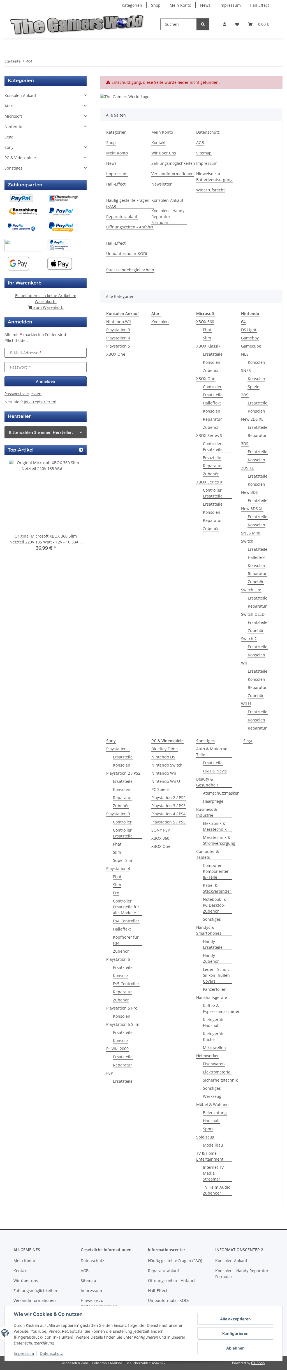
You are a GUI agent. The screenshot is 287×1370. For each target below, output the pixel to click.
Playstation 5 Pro (121, 1008)
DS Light (248, 329)
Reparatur (212, 419)
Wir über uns (163, 153)
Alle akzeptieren (235, 1318)
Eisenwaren (214, 1063)
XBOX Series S (209, 435)
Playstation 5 (118, 346)
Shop (156, 5)
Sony (8, 147)
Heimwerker (207, 1055)
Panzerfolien (214, 989)
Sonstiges (212, 919)
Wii (244, 663)
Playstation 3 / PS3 (168, 805)
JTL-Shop (258, 1362)
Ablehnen (235, 1348)
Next (73, 509)
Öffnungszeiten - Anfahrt (129, 227)
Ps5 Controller (126, 983)
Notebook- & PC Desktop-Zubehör (214, 905)
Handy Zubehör (211, 958)
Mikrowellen (214, 1047)
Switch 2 (249, 638)
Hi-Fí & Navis (215, 771)
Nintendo (13, 126)
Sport (208, 1128)
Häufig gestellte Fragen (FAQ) (127, 203)
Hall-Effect (259, 5)
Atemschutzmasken (221, 793)
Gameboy (250, 338)
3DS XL (247, 468)
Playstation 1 (118, 748)
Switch (247, 541)
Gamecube (251, 346)
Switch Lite (251, 590)
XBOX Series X (209, 482)
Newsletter (161, 184)
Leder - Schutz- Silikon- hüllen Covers (217, 975)
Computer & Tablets (207, 854)
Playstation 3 (118, 329)
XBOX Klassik (208, 346)
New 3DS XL (252, 508)
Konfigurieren (235, 1333)
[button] (224, 24)
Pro (116, 892)
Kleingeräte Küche (213, 1036)
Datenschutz (51, 1353)
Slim (207, 338)
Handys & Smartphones (208, 930)
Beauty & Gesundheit (207, 782)
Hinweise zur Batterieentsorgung (214, 176)
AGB (200, 142)
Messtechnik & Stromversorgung (219, 840)
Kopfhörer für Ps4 (126, 940)
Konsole (120, 975)
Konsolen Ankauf (20, 95)
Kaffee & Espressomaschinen (221, 1008)
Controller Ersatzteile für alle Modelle (126, 906)
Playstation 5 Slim (122, 1024)
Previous (18, 509)
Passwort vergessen (22, 393)
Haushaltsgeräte (211, 997)
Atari (8, 105)
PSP (109, 1073)
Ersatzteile (213, 354)
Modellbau (213, 1145)
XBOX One (115, 354)
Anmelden (45, 381)
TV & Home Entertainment (209, 1156)
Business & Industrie (206, 812)
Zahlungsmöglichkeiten (173, 163)
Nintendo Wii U (165, 781)
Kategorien (132, 5)
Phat (207, 329)
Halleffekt (212, 403)
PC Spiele (160, 789)
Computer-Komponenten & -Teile (216, 871)
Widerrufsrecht (210, 190)
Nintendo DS (163, 757)
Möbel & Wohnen (212, 1104)
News (205, 5)
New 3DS (249, 492)
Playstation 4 (118, 338)
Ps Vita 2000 (117, 1048)
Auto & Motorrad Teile (212, 751)
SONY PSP (160, 830)
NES (245, 354)
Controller (212, 386)
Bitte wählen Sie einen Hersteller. (41, 432)
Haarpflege (213, 801)
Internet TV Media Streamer (213, 1173)
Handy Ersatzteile (213, 944)
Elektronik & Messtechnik (214, 826)
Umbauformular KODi (126, 253)
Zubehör (211, 370)
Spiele (253, 386)
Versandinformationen (172, 173)
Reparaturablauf (121, 216)
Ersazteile (212, 457)
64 (243, 321)
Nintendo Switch (166, 765)
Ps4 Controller (126, 921)
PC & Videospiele (20, 157)
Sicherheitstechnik (220, 1080)
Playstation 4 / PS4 (168, 813)
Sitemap (204, 153)
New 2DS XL (252, 419)
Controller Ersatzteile (213, 446)
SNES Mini (250, 533)
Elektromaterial (217, 1072)
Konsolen (160, 321)
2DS (244, 394)
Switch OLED (253, 614)
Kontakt (158, 142)
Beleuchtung (215, 1112)
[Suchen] (202, 24)
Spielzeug (205, 1137)
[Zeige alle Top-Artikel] (81, 450)
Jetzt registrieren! (40, 401)
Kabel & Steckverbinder (217, 888)
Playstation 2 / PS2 (123, 773)
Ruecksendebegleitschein (130, 269)
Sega (247, 740)
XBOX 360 (205, 321)
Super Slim (123, 860)
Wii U (246, 703)
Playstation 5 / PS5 (168, 822)
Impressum (24, 1353)
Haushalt (211, 1120)
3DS (244, 443)
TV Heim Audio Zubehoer (216, 1190)
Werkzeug (212, 1096)
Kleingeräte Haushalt (213, 1022)
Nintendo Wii (118, 321)
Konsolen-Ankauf (167, 200)
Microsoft (13, 116)
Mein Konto (180, 5)
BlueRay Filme (164, 748)
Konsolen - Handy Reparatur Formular (167, 216)
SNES (246, 370)
